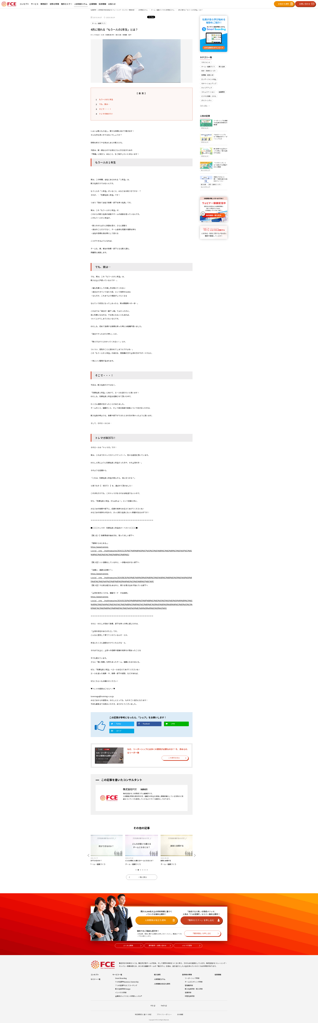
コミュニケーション (208, 92)
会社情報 (180, 1014)
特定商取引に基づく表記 (143, 1014)
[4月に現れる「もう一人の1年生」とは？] (121, 731)
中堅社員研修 (190, 996)
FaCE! (163, 1005)
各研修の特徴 (187, 974)
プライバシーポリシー (164, 1014)
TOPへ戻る (203, 105)
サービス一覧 (117, 974)
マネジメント (205, 62)
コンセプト (95, 974)
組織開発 (222, 92)
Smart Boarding (121, 978)
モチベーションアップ (208, 83)
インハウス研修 (120, 992)
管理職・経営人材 (207, 75)
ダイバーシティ (206, 100)
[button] (136, 869)
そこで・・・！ (105, 109)
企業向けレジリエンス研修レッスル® (128, 996)
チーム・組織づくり (208, 66)
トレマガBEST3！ (106, 113)
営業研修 (188, 992)
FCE (152, 1005)
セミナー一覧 (95, 979)
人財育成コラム (159, 979)
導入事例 (157, 974)
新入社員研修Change (122, 989)
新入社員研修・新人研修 (194, 989)
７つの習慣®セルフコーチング (126, 985)
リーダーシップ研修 (192, 978)
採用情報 (218, 974)
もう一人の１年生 (106, 99)
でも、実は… (104, 104)
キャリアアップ (206, 88)
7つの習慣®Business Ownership (127, 982)
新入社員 (222, 66)
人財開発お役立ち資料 (162, 984)
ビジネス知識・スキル (208, 96)
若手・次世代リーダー (208, 71)
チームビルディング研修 (193, 982)
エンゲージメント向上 (208, 79)
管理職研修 (189, 985)
